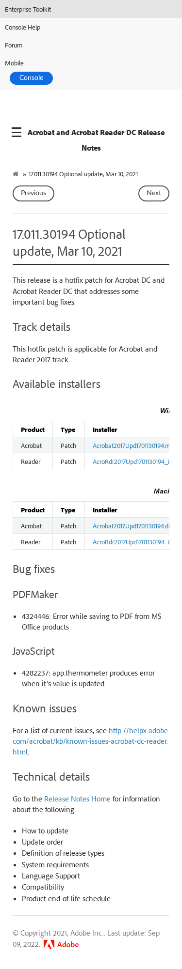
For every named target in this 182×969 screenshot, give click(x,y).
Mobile (14, 63)
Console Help (22, 27)
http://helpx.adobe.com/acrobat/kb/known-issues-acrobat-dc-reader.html (91, 741)
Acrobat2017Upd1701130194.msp (135, 445)
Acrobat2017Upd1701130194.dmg (135, 525)
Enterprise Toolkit (28, 9)
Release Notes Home (77, 798)
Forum (14, 45)
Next (154, 193)
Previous (33, 193)
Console (31, 78)
